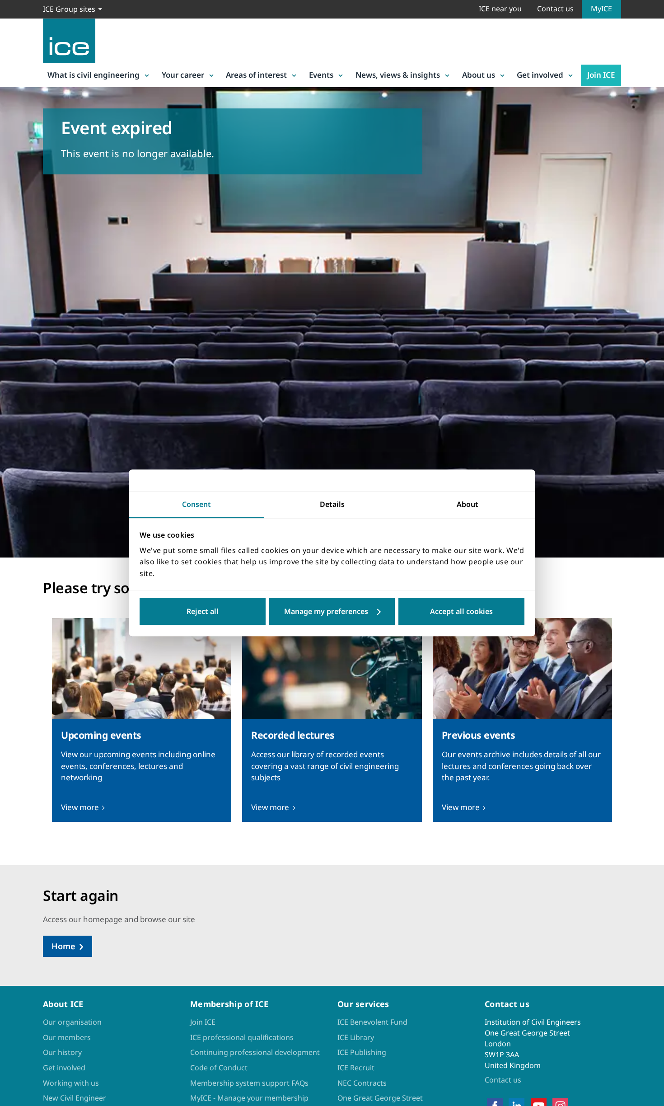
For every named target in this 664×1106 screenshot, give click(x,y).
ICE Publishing (361, 1052)
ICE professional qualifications (242, 1037)
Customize (332, 611)
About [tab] (467, 504)
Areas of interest (256, 75)
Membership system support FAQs (249, 1083)
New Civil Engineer (74, 1098)
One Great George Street (380, 1098)
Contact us (555, 9)
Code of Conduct (219, 1068)
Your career (183, 75)
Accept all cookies (461, 612)
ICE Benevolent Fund (372, 1022)
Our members (67, 1037)
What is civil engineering (93, 75)
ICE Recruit (355, 1068)
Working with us (71, 1083)
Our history (62, 1052)
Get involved (540, 75)
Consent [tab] (196, 504)
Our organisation (72, 1022)
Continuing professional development (255, 1052)
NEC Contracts (362, 1083)
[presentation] (141, 720)
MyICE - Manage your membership (249, 1098)
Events (321, 75)
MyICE (601, 9)
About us (478, 75)
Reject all (203, 612)
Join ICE (601, 75)
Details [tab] (332, 504)
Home (63, 946)
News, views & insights (397, 75)
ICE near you (500, 9)
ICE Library (355, 1037)
